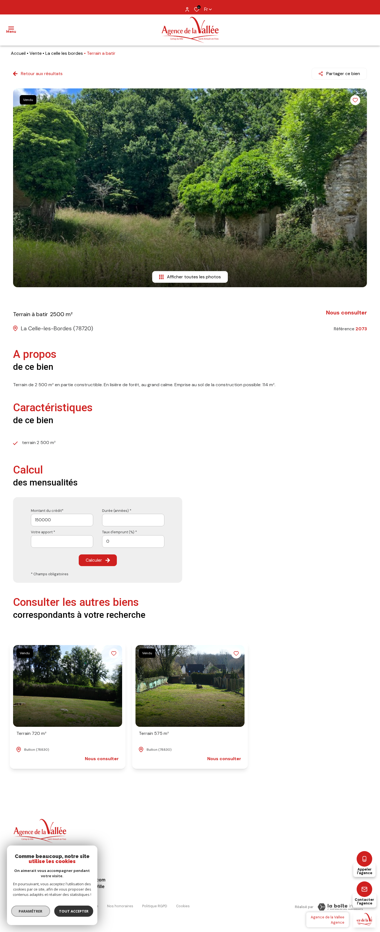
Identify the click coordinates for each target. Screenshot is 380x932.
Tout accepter (73, 911)
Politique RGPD (154, 906)
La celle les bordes (64, 53)
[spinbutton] (133, 541)
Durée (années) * (116, 510)
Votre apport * (43, 532)
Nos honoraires (120, 906)
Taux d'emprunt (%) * (119, 532)
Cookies (183, 906)
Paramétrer (31, 911)
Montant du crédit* (47, 510)
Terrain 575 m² (154, 733)
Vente (35, 53)
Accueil (18, 53)
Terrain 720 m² (31, 733)
